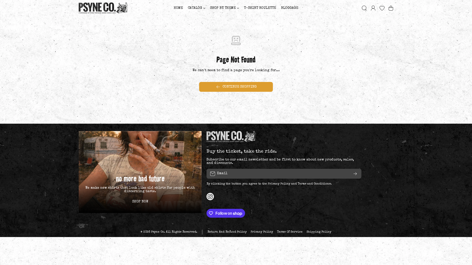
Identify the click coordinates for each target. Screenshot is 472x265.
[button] (390, 8)
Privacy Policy (279, 184)
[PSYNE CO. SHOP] (103, 7)
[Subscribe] (355, 174)
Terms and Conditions (314, 184)
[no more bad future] (140, 172)
